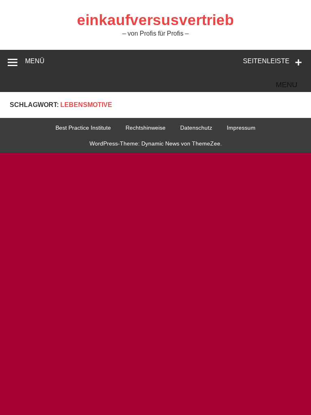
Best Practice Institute (83, 127)
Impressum (241, 127)
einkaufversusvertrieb (155, 20)
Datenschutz (196, 127)
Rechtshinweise (146, 127)
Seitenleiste (266, 61)
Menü (35, 61)
